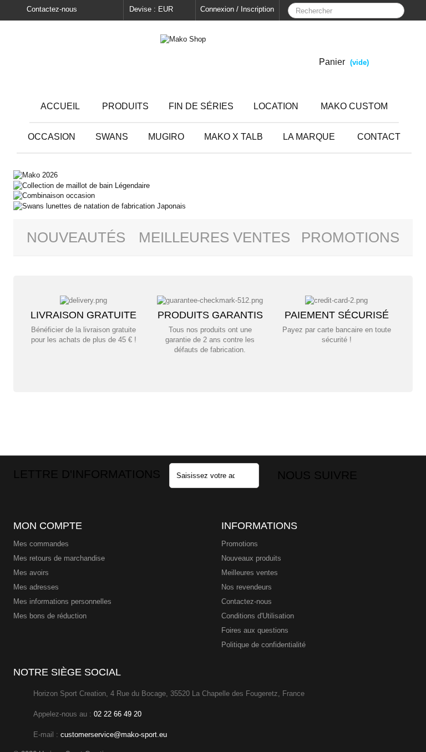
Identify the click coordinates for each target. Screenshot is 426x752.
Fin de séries (201, 106)
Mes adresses (36, 587)
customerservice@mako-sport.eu (113, 734)
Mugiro (166, 136)
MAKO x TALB (233, 136)
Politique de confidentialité (263, 645)
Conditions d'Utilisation (257, 616)
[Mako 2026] (35, 175)
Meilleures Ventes (214, 237)
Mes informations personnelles (62, 601)
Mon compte (47, 525)
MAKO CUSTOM (354, 106)
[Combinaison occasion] (54, 195)
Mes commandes (41, 544)
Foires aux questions (254, 630)
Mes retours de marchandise (59, 558)
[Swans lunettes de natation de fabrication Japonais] (99, 205)
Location (275, 106)
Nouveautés (76, 237)
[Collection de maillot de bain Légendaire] (81, 185)
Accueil (60, 106)
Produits (125, 106)
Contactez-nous (50, 9)
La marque (309, 136)
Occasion (51, 136)
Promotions (350, 237)
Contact (378, 136)
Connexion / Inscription (237, 9)
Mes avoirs (31, 572)
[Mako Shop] (213, 55)
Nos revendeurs (246, 587)
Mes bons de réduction (50, 616)
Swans (111, 136)
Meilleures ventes (249, 572)
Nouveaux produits (251, 558)
